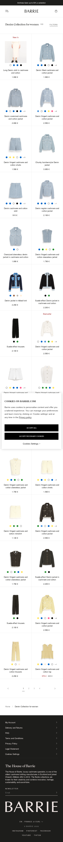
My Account (10, 722)
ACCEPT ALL (32, 428)
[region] (32, 421)
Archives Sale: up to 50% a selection (31, 2)
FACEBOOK (45, 831)
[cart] (56, 11)
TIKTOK (37, 835)
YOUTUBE (26, 835)
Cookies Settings (12, 754)
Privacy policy (25, 417)
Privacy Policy (11, 743)
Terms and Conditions (14, 738)
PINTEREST (31, 831)
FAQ (7, 733)
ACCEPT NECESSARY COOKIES (31, 436)
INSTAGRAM (17, 831)
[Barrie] (31, 12)
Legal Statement (12, 749)
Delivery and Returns (14, 727)
